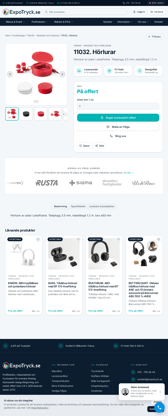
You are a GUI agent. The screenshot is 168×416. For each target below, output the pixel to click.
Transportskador (60, 381)
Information (123, 21)
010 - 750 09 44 (133, 3)
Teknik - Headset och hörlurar (43, 35)
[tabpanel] (84, 215)
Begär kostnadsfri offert (121, 117)
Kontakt (158, 21)
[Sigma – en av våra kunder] (71, 183)
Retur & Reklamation (62, 385)
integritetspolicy (39, 407)
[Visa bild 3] (40, 113)
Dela (101, 145)
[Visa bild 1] (11, 113)
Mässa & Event (14, 21)
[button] (36, 74)
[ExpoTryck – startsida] (21, 12)
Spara (86, 145)
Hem (7, 35)
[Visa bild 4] (55, 113)
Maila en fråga (121, 126)
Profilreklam (38, 21)
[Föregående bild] (10, 74)
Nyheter (107, 21)
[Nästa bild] (62, 74)
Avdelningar (18, 35)
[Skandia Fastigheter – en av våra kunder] (103, 183)
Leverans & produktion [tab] (101, 206)
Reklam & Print (62, 21)
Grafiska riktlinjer (100, 376)
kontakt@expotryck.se (149, 379)
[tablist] (84, 206)
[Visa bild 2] (26, 113)
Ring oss (120, 136)
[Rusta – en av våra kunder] (38, 183)
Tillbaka (156, 36)
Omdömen (96, 390)
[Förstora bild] (62, 48)
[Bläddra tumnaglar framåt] (63, 114)
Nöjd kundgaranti (100, 381)
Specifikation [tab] (78, 206)
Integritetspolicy (99, 385)
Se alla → (129, 172)
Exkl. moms (157, 3)
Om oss (142, 21)
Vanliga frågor (59, 390)
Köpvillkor (57, 371)
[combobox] (85, 12)
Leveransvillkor (60, 376)
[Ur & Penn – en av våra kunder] (135, 183)
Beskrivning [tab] (60, 206)
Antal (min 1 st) (85, 99)
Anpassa (158, 402)
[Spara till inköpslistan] (38, 239)
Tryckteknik (97, 371)
